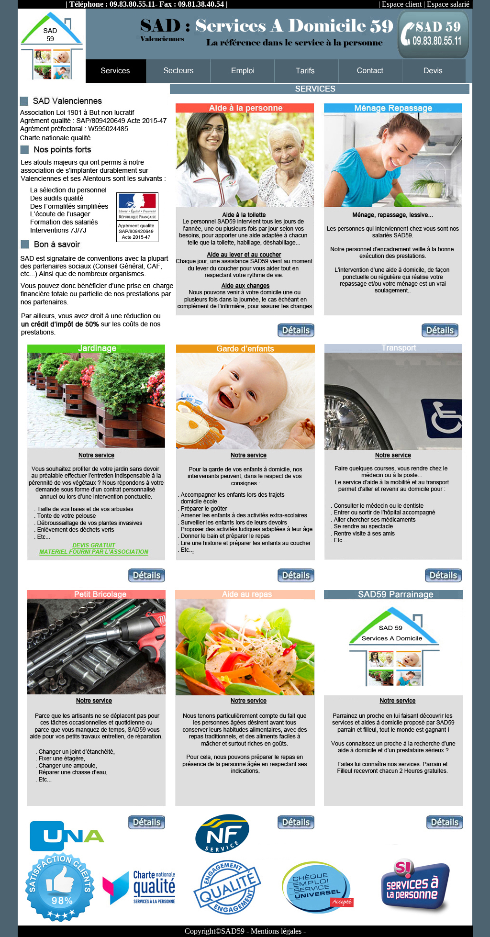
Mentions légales (276, 931)
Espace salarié (448, 4)
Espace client (402, 4)
